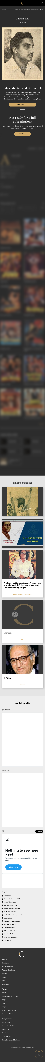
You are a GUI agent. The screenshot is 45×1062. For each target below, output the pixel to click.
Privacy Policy (6, 1036)
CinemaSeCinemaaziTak (12, 899)
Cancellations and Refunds (11, 1040)
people (4, 10)
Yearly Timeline (7, 1019)
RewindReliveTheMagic (12, 908)
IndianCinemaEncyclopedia (13, 915)
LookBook (7, 940)
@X (3, 831)
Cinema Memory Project (10, 996)
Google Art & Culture (9, 1026)
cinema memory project (22, 594)
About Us (5, 959)
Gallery (4, 973)
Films (3, 1003)
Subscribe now (22, 104)
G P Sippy (8, 678)
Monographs (6, 1022)
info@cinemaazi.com (28, 1047)
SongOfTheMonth (10, 924)
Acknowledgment (8, 966)
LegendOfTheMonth (10, 937)
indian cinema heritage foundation (29, 10)
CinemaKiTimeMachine (12, 921)
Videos (4, 992)
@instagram (6, 710)
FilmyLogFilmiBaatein (11, 931)
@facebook (6, 770)
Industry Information (9, 1010)
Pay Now (22, 134)
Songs (4, 1007)
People (4, 999)
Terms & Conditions (8, 970)
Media (4, 977)
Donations (5, 963)
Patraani (7, 633)
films (22, 640)
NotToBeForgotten (10, 905)
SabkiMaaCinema (10, 911)
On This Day (6, 1029)
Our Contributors (7, 1033)
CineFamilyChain (9, 934)
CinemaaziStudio (9, 927)
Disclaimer (5, 984)
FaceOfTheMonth (10, 902)
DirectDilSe (8, 918)
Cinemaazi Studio (8, 1014)
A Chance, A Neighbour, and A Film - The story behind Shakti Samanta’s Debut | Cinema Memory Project (22, 585)
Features (4, 989)
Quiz (3, 980)
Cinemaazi (7, 895)
